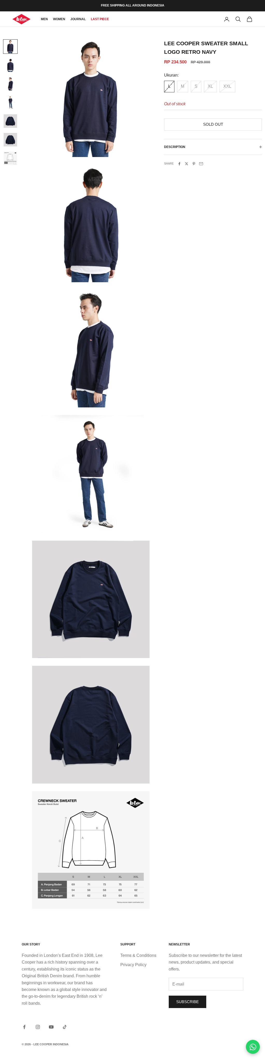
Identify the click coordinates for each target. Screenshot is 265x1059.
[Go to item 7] (10, 158)
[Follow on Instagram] (37, 1027)
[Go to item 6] (10, 139)
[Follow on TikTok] (64, 1027)
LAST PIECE (100, 19)
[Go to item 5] (10, 121)
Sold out (213, 124)
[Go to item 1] (10, 46)
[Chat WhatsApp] (253, 1047)
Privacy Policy (133, 965)
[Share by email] (201, 164)
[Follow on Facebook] (24, 1027)
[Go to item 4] (10, 102)
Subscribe (187, 1002)
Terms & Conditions (138, 955)
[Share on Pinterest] (194, 164)
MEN (44, 19)
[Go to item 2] (10, 65)
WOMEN (59, 19)
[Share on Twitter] (187, 164)
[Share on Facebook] (179, 164)
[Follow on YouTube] (51, 1027)
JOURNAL (78, 19)
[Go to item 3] (10, 84)
